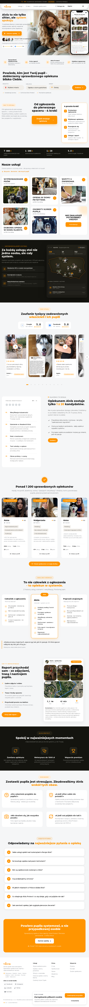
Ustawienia (75, 1001)
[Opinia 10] (62, 385)
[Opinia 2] (31, 385)
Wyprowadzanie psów (39, 966)
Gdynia (24, 973)
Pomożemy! (73, 224)
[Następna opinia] (87, 357)
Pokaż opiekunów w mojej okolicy (46, 564)
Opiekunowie (55, 969)
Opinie (53, 971)
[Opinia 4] (39, 385)
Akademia (54, 974)
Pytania (72, 966)
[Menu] (83, 6)
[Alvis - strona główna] (7, 6)
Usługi (20, 6)
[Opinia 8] (54, 385)
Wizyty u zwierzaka (39, 973)
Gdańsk (14, 973)
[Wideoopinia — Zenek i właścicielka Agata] (65, 347)
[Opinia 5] (42, 385)
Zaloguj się (60, 6)
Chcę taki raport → (11, 714)
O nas (28, 6)
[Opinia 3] (35, 385)
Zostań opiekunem (39, 6)
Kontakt (72, 969)
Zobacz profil (16, 553)
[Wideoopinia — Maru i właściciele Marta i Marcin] (15, 347)
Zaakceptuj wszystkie (75, 995)
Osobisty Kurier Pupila (39, 980)
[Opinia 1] (27, 385)
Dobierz (78, 87)
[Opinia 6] (46, 385)
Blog (52, 976)
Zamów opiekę (12, 33)
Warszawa (8, 973)
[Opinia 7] (50, 385)
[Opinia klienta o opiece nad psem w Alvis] (40, 356)
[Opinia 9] (58, 385)
